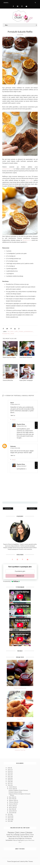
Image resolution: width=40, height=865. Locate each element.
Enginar (26, 840)
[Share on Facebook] (3, 328)
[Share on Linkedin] (15, 328)
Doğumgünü (20, 840)
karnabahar (9, 840)
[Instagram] (17, 6)
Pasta (14, 836)
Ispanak (22, 834)
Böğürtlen (21, 838)
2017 (9, 783)
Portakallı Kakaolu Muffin (15, 792)
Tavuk (32, 834)
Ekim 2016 (12, 797)
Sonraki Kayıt (8, 508)
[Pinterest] (22, 6)
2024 (9, 771)
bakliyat (26, 836)
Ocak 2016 (12, 812)
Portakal (21, 331)
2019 (9, 780)
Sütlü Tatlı (20, 836)
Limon (22, 832)
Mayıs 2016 (12, 805)
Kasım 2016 (12, 788)
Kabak (8, 834)
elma (16, 838)
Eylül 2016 (12, 799)
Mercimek (11, 838)
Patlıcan (15, 840)
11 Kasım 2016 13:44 (21, 426)
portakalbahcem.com (7, 169)
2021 (9, 776)
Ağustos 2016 (12, 800)
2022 (9, 775)
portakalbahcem (28, 331)
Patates (11, 832)
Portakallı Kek (6, 333)
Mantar (27, 834)
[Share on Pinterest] (11, 328)
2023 (9, 773)
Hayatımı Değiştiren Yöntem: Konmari (18, 790)
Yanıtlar (14, 419)
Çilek (17, 832)
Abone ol (20, 576)
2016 (9, 785)
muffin (16, 331)
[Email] (26, 6)
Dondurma (28, 838)
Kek (8, 331)
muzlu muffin (29, 180)
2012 (9, 819)
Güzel (12, 402)
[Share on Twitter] (7, 328)
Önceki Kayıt (32, 508)
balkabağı (17, 834)
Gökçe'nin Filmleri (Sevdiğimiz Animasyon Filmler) (19, 794)
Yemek (12, 333)
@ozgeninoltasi (26, 240)
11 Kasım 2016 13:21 (15, 404)
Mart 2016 (12, 809)
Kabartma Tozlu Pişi (20, 750)
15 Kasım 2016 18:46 (15, 448)
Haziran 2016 (12, 804)
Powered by (7, 581)
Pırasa (32, 840)
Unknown (13, 446)
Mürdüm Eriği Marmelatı (20, 688)
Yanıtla (13, 415)
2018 (9, 781)
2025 (9, 769)
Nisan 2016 (12, 807)
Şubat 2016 (12, 811)
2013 (9, 818)
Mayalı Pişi (20, 719)
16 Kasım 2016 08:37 (21, 466)
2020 (9, 778)
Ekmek (31, 836)
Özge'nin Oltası (21, 424)
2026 (9, 768)
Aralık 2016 (12, 787)
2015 (9, 814)
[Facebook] (13, 6)
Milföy (29, 840)
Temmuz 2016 (13, 802)
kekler (12, 331)
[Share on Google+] (19, 328)
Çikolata (28, 832)
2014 (9, 816)
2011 (9, 821)
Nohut (20, 842)
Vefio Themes (29, 861)
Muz (12, 834)
